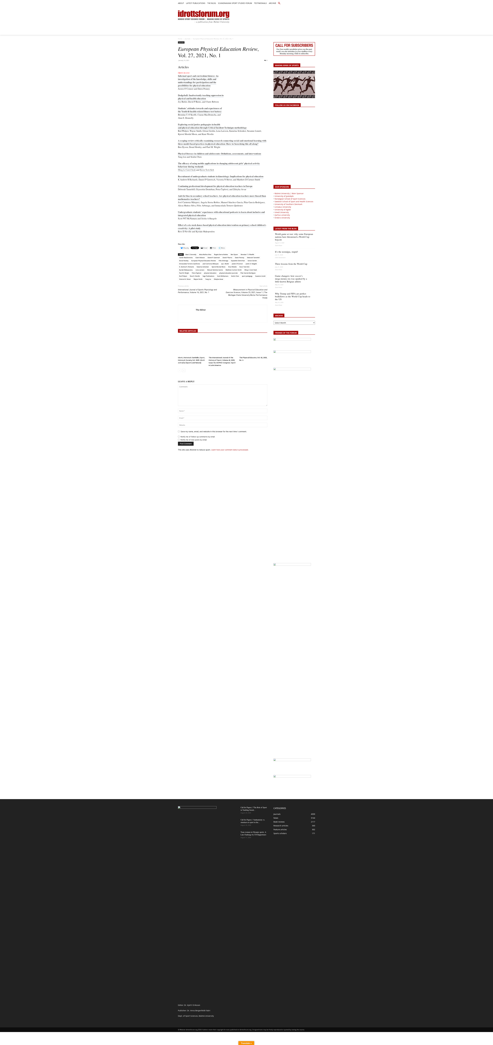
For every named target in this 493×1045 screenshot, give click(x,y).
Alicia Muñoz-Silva (205, 254)
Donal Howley (183, 261)
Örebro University (282, 217)
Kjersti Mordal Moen (218, 267)
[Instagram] (304, 3)
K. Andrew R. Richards (186, 267)
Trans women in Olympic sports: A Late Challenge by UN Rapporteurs (253, 833)
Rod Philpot (183, 276)
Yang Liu (208, 279)
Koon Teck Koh (207, 169)
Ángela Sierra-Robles (221, 254)
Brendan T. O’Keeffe (247, 254)
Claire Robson (200, 257)
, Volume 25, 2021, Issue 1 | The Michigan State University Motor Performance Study (246, 294)
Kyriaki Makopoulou (186, 270)
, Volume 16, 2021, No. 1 (197, 291)
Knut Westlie (232, 267)
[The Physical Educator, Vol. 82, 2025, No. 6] (253, 345)
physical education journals (228, 273)
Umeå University (282, 212)
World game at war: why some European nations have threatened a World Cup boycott (294, 236)
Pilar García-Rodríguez (247, 273)
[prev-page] (179, 370)
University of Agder (283, 209)
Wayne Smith (198, 279)
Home (180, 39)
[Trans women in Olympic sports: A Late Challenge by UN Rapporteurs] (232, 835)
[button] (279, 3)
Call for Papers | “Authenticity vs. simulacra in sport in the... (253, 821)
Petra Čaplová (196, 273)
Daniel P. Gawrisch (214, 257)
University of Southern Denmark (288, 204)
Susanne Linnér (260, 276)
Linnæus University (283, 207)
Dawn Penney (239, 257)
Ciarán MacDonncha (186, 257)
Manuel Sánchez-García (215, 270)
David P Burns (227, 257)
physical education (210, 273)
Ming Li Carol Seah (187, 169)
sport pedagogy (247, 276)
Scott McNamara (222, 276)
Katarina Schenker (203, 267)
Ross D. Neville (195, 276)
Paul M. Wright (184, 273)
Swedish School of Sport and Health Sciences (294, 201)
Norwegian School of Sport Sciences (290, 199)
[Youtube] (313, 3)
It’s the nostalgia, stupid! (286, 251)
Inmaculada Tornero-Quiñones (189, 264)
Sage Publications (208, 276)
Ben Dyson (234, 254)
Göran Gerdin (252, 261)
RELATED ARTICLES (187, 331)
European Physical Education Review (203, 261)
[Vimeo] (310, 3)
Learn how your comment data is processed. (230, 450)
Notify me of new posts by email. (194, 440)
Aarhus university (282, 215)
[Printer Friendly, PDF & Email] (185, 239)
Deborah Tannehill (253, 257)
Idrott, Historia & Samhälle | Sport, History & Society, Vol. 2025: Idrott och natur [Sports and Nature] (191, 360)
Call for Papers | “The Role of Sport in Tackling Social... (254, 808)
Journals (188, 39)
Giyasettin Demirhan (238, 261)
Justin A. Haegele (251, 264)
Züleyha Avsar (218, 279)
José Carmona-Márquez (211, 264)
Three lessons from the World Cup (291, 263)
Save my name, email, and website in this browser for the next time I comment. (214, 431)
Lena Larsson (200, 270)
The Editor (201, 309)
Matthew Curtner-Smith (234, 270)
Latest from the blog (286, 228)
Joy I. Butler (225, 264)
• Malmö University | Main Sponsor (288, 193)
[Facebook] (301, 3)
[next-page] (183, 370)
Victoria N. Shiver (185, 279)
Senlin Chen (235, 276)
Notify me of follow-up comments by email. (198, 437)
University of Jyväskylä (284, 196)
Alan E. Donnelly (190, 254)
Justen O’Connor (237, 264)
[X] (307, 3)
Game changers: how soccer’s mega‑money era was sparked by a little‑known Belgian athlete (291, 278)
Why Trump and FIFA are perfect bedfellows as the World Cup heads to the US (292, 296)
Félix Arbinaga (223, 261)
